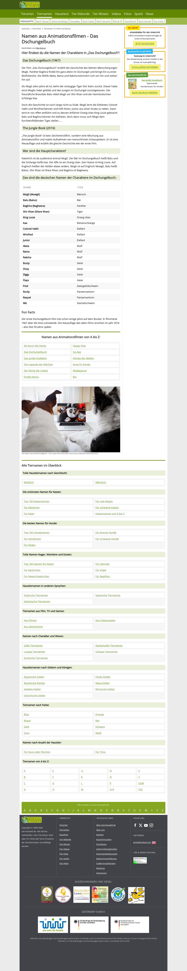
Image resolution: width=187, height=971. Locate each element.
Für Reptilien (102, 576)
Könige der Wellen (83, 358)
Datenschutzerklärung (106, 858)
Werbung (100, 868)
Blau (26, 714)
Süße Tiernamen (33, 645)
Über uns (100, 830)
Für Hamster (102, 564)
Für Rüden (30, 545)
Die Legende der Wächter (38, 364)
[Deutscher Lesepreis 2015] (82, 895)
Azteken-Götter (32, 689)
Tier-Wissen (101, 14)
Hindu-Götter (102, 677)
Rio (75, 376)
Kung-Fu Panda (81, 364)
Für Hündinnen (32, 538)
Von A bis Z (159, 21)
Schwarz (100, 726)
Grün (27, 733)
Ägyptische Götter (34, 677)
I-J (82, 770)
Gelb (26, 726)
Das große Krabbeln (35, 358)
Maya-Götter (102, 683)
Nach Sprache (103, 21)
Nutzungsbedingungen (106, 854)
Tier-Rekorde (81, 14)
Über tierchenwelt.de (106, 825)
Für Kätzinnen (32, 507)
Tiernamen (44, 14)
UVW (141, 783)
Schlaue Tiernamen (106, 651)
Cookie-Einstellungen (106, 863)
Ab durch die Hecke (35, 345)
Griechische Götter (34, 695)
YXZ (140, 789)
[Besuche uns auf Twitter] (141, 825)
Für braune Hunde (105, 532)
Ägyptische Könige (34, 683)
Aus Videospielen (105, 620)
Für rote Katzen (104, 501)
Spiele (138, 14)
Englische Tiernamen (36, 595)
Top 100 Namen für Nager (39, 564)
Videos (116, 14)
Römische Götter (105, 689)
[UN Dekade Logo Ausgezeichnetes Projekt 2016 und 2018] (101, 895)
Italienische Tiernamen (37, 601)
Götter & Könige (59, 21)
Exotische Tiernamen (36, 658)
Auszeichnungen (104, 839)
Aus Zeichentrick (33, 626)
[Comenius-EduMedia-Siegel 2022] (64, 895)
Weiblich (29, 482)
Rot (97, 720)
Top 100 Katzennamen (36, 501)
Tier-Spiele (64, 858)
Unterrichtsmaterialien (106, 849)
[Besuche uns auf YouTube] (146, 825)
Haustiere (62, 14)
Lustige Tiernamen (34, 651)
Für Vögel (100, 570)
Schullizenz (101, 844)
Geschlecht (130, 21)
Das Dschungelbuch (35, 352)
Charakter (75, 21)
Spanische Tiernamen (107, 595)
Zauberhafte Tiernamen (109, 645)
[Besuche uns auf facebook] (135, 825)
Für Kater (29, 513)
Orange (99, 714)
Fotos (127, 14)
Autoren (100, 834)
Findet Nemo (31, 376)
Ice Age (77, 352)
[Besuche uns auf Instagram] (151, 825)
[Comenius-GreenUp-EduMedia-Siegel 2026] (47, 895)
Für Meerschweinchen (36, 576)
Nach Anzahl (144, 21)
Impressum (101, 873)
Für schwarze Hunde (107, 538)
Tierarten (27, 14)
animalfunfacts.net (142, 842)
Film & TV (118, 21)
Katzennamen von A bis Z (109, 513)
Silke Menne (41, 48)
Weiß (98, 733)
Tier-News (64, 863)
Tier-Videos (64, 849)
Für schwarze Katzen (107, 507)
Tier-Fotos (63, 854)
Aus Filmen (30, 620)
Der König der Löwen (36, 370)
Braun (27, 720)
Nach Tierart (42, 21)
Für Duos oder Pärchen (37, 752)
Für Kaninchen (32, 570)
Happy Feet (79, 345)
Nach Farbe (88, 21)
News (149, 14)
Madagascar (80, 370)
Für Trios (100, 752)
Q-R (112, 789)
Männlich (100, 482)
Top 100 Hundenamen (36, 532)
